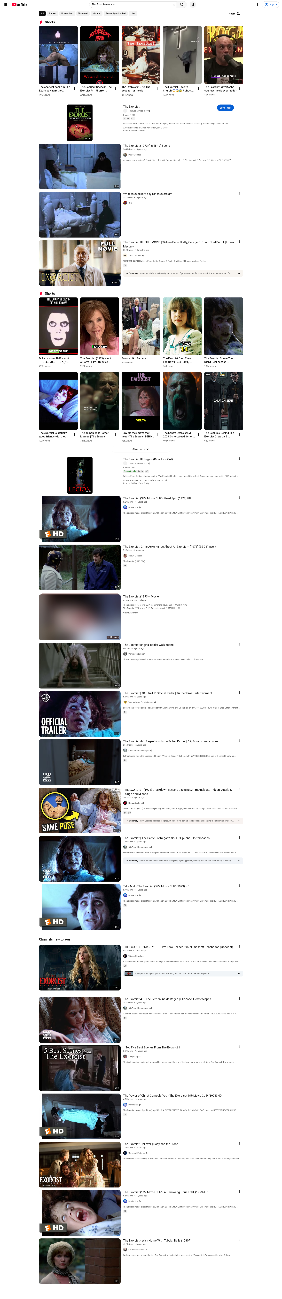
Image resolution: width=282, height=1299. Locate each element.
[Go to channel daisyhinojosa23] (125, 1056)
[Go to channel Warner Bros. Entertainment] (125, 702)
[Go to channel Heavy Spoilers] (125, 803)
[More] (239, 273)
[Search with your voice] (193, 4)
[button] (187, 273)
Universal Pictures (136, 1153)
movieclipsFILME (130, 600)
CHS (130, 203)
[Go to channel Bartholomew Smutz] (125, 1250)
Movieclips (133, 507)
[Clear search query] (174, 4)
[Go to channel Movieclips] (125, 507)
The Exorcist (131, 106)
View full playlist (130, 613)
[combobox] (132, 5)
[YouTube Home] (19, 4)
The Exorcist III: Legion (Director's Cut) (148, 459)
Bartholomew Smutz (137, 1250)
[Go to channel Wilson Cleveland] (125, 956)
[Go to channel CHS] (125, 203)
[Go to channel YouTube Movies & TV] (125, 111)
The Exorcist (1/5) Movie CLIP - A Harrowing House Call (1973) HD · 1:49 (155, 605)
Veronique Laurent (136, 654)
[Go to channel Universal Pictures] (125, 1153)
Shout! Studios (134, 255)
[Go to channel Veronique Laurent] (125, 654)
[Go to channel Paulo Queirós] (125, 155)
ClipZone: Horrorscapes (139, 750)
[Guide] (6, 5)
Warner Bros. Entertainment (141, 702)
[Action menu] (239, 106)
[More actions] (74, 88)
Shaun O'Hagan (135, 556)
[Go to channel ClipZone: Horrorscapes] (125, 750)
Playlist (143, 600)
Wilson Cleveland (136, 956)
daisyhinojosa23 (135, 1056)
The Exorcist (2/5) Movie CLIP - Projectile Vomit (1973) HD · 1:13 (151, 608)
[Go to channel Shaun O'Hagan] (125, 556)
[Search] (182, 4)
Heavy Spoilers (135, 803)
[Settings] (257, 5)
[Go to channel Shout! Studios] (125, 255)
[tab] (42, 13)
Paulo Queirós (134, 155)
